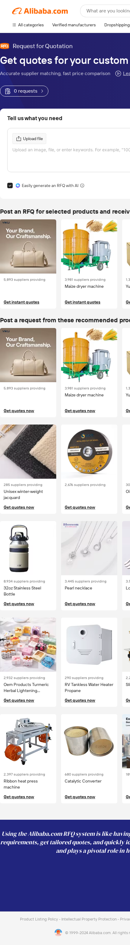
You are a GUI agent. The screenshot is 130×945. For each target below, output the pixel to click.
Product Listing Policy (39, 919)
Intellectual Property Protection (89, 919)
